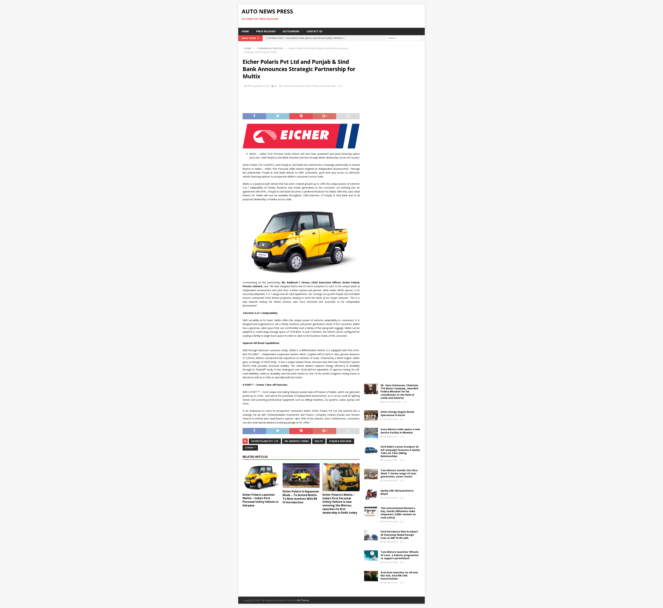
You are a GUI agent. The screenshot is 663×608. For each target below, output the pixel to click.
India (333, 85)
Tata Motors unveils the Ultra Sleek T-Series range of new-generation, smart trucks (399, 473)
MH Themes (303, 600)
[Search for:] (403, 37)
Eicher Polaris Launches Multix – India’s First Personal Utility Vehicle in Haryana (260, 500)
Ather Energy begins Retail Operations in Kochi (397, 413)
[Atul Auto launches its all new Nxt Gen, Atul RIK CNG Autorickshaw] (371, 576)
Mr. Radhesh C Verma (297, 441)
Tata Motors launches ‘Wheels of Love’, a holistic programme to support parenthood (400, 555)
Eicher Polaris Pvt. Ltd (264, 441)
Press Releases (266, 31)
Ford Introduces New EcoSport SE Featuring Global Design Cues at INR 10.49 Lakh (399, 534)
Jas (275, 85)
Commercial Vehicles (293, 85)
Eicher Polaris (312, 85)
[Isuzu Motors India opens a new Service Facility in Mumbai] (371, 433)
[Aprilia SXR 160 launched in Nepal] (371, 494)
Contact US (314, 31)
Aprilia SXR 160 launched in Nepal (397, 492)
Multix (319, 441)
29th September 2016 (258, 85)
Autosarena (291, 31)
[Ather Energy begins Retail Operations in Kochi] (371, 415)
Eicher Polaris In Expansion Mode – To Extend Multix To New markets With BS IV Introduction (301, 497)
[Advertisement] (365, 15)
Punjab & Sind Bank (340, 441)
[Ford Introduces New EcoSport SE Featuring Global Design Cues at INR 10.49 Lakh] (371, 535)
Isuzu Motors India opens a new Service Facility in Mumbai (400, 431)
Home (245, 31)
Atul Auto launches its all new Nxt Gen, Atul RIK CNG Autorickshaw (399, 575)
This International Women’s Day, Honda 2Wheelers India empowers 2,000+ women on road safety (398, 512)
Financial (325, 85)
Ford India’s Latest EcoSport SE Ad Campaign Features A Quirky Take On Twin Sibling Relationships (400, 451)
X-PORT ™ (250, 447)
